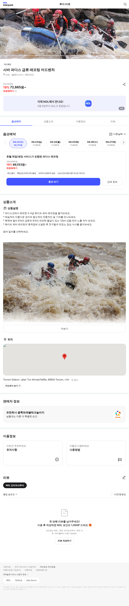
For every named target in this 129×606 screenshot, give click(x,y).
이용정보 (80, 121)
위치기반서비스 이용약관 (25, 567)
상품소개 (48, 121)
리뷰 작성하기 (64, 540)
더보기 (64, 328)
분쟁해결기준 (41, 570)
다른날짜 (118, 133)
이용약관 (7, 567)
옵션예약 (16, 121)
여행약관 (28, 570)
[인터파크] (7, 4)
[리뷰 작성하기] (124, 478)
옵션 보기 (53, 181)
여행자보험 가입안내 (12, 570)
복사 (76, 380)
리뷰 (113, 121)
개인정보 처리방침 (47, 567)
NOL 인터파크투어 (15, 485)
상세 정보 (112, 181)
